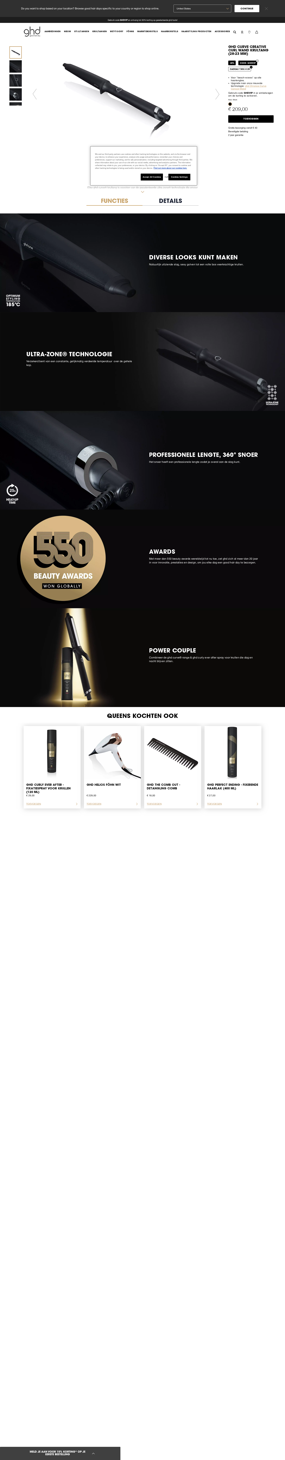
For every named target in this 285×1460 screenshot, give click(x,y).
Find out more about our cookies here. (170, 168)
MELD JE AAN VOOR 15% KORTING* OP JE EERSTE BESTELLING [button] (57, 1453)
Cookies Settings (179, 177)
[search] (234, 32)
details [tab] (170, 201)
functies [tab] (114, 201)
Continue (246, 9)
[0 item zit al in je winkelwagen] (256, 32)
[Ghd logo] (32, 32)
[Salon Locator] (249, 32)
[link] (142, 20)
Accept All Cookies (152, 177)
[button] (230, 104)
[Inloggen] (242, 32)
